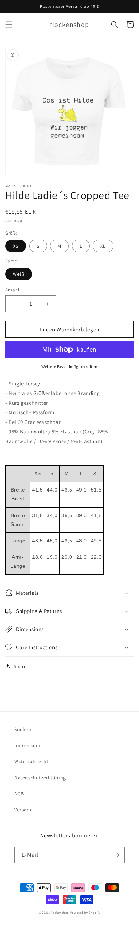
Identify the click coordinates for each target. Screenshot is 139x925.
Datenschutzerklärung (40, 777)
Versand (23, 809)
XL (103, 246)
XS (16, 246)
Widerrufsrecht (31, 761)
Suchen (22, 729)
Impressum (27, 745)
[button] (9, 24)
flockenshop (60, 912)
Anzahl (12, 290)
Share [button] (20, 666)
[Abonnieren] (116, 855)
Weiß (19, 274)
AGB (19, 793)
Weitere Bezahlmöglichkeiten (69, 366)
